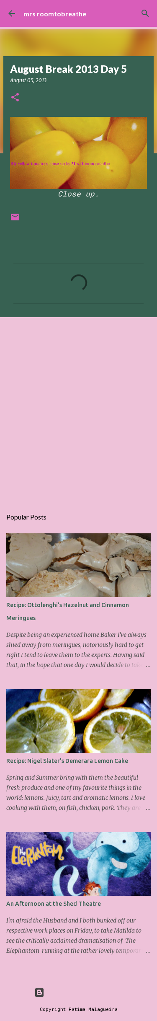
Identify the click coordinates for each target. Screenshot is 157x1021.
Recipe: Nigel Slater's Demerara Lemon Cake (67, 760)
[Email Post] (15, 220)
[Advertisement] (78, 408)
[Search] (145, 13)
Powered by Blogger (83, 992)
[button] (15, 97)
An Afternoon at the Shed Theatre (53, 903)
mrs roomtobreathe (54, 14)
